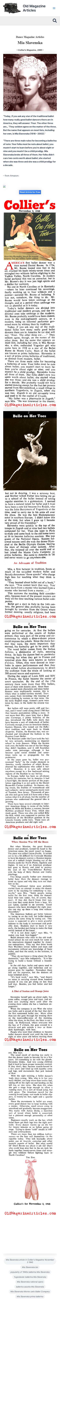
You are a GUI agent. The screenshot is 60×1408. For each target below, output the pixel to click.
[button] (55, 21)
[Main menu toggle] (54, 8)
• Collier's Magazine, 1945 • (30, 50)
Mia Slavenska (30, 42)
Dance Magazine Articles (30, 37)
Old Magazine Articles (34, 8)
